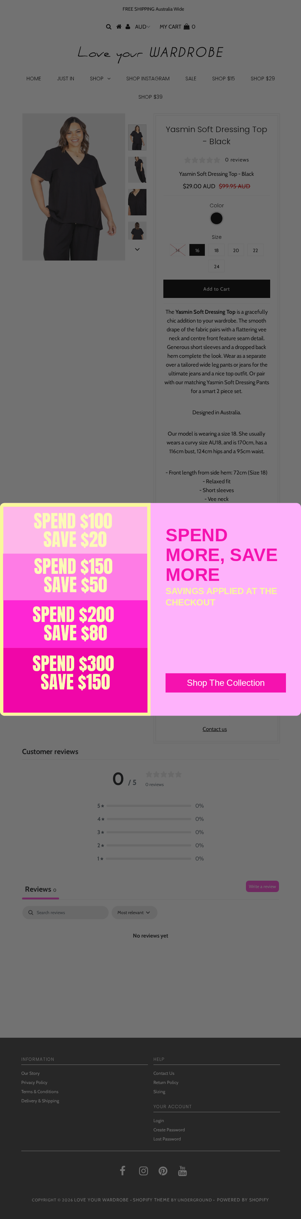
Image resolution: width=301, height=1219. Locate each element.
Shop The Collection (226, 683)
